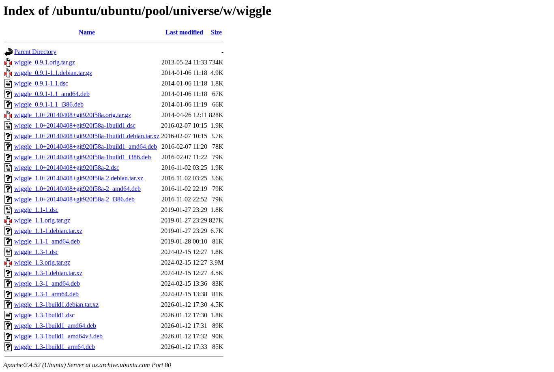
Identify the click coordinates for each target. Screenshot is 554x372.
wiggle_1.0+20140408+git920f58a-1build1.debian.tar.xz (86, 136)
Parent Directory (35, 51)
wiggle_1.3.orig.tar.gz (42, 262)
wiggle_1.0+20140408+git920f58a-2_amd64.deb (77, 188)
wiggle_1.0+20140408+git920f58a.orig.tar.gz (72, 114)
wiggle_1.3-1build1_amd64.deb (55, 325)
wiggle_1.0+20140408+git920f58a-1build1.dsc (74, 125)
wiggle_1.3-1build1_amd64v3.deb (58, 336)
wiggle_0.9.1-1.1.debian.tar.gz (53, 72)
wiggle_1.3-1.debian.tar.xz (48, 272)
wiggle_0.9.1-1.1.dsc (41, 83)
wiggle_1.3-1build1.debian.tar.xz (56, 304)
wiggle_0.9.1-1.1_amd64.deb (52, 93)
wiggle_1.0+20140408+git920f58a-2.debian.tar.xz (78, 178)
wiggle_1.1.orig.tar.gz (42, 220)
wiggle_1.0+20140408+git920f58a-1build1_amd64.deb (85, 146)
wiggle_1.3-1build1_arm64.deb (54, 346)
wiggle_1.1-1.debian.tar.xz (48, 230)
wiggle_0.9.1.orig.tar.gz (44, 62)
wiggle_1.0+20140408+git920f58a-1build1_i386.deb (82, 157)
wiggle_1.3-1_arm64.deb (46, 294)
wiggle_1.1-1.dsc (36, 209)
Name (87, 32)
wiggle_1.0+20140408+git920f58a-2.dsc (66, 167)
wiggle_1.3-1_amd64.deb (47, 283)
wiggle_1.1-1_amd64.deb (47, 241)
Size (216, 32)
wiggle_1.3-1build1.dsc (44, 315)
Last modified (184, 32)
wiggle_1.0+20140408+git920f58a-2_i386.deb (74, 199)
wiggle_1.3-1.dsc (36, 251)
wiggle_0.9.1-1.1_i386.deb (49, 104)
